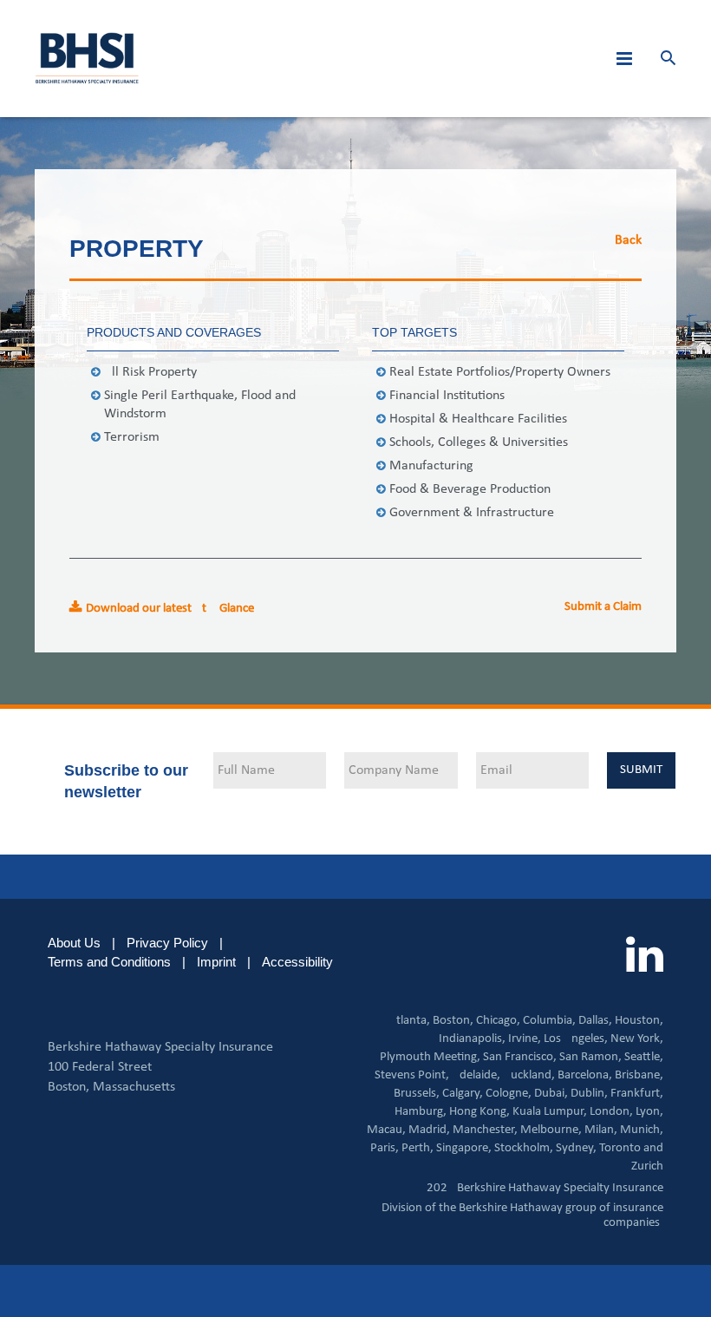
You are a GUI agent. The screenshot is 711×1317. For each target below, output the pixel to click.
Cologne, (509, 1093)
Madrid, (429, 1130)
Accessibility (297, 961)
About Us (74, 942)
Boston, (453, 1020)
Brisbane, (639, 1075)
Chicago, (498, 1020)
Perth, (417, 1148)
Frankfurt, (636, 1093)
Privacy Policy (167, 942)
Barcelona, (585, 1075)
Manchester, (485, 1130)
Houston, (639, 1020)
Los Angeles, (576, 1038)
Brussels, (417, 1093)
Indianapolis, (472, 1038)
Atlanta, (409, 1020)
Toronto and (631, 1148)
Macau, (386, 1130)
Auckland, (529, 1075)
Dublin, (589, 1093)
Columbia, (549, 1020)
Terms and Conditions (109, 961)
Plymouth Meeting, (430, 1057)
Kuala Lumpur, (549, 1111)
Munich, (641, 1130)
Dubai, (551, 1093)
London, (611, 1111)
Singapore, (464, 1148)
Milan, (600, 1130)
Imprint (216, 961)
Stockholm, (523, 1148)
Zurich (647, 1166)
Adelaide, (476, 1075)
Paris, (384, 1148)
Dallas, (595, 1020)
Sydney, (576, 1148)
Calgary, (462, 1093)
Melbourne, (551, 1130)
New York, (636, 1038)
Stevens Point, (412, 1075)
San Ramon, (590, 1057)
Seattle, (643, 1057)
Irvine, (524, 1038)
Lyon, (649, 1111)
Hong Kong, (479, 1111)
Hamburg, (421, 1111)
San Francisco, (520, 1057)
